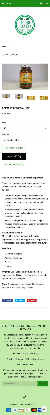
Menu (8, 3)
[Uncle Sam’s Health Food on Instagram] (24, 397)
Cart (45, 3)
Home (4, 46)
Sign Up (42, 383)
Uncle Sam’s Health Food (24, 405)
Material (5, 134)
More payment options (14, 164)
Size (4, 122)
